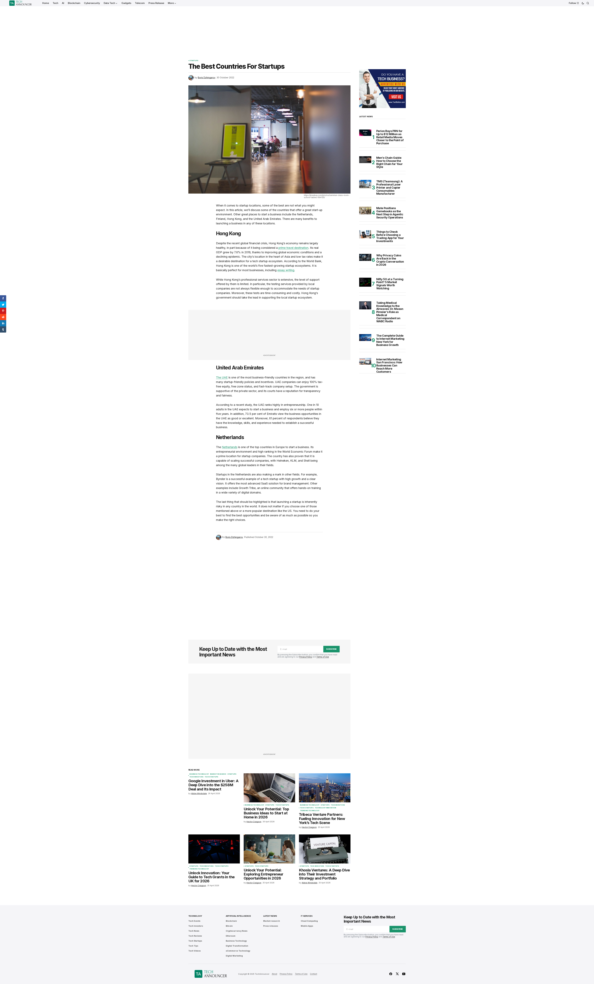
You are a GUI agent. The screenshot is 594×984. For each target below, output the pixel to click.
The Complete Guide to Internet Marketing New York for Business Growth (390, 340)
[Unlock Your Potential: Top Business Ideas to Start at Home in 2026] (269, 787)
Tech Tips (193, 946)
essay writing (285, 270)
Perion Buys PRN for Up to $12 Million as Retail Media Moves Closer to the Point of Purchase (390, 137)
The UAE (222, 377)
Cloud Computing (309, 921)
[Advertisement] (297, 29)
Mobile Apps (307, 926)
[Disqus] (269, 585)
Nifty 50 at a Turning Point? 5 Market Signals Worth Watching (389, 284)
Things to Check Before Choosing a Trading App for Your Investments (390, 236)
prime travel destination (293, 247)
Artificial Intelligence (238, 916)
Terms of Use (322, 657)
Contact (313, 974)
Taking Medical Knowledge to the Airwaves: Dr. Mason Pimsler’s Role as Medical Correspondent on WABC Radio (389, 312)
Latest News (270, 916)
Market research (218, 774)
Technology (195, 916)
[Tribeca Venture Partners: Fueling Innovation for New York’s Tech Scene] (324, 787)
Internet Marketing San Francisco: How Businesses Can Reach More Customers (389, 365)
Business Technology (199, 774)
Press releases (270, 926)
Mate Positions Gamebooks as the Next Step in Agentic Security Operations (389, 213)
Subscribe (331, 649)
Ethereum (230, 936)
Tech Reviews (195, 936)
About (274, 974)
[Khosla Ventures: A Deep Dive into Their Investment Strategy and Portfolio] (324, 849)
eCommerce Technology (238, 951)
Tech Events (194, 921)
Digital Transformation (237, 946)
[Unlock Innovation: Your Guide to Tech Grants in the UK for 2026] (214, 849)
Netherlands (229, 447)
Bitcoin (229, 926)
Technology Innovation (325, 808)
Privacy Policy (305, 657)
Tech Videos (194, 951)
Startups (193, 60)
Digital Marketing (234, 956)
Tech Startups (211, 777)
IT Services (306, 916)
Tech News (193, 931)
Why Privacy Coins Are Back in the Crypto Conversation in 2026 (390, 260)
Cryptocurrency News (236, 931)
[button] (582, 3)
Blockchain (231, 921)
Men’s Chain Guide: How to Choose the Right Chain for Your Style (389, 162)
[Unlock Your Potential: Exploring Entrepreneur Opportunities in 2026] (269, 849)
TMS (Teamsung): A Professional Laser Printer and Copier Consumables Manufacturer (389, 187)
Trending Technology (309, 810)
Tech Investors (196, 777)
